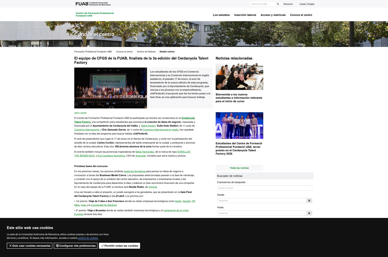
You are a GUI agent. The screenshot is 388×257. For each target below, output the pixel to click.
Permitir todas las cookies (121, 246)
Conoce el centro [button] (301, 14)
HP (193, 201)
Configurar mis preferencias (77, 246)
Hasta (220, 207)
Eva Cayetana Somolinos (111, 155)
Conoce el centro (124, 51)
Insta (83, 205)
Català (303, 3)
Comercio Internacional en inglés (160, 129)
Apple (178, 201)
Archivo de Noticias (146, 51)
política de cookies (88, 238)
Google (187, 201)
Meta (77, 205)
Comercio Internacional (86, 129)
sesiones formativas (135, 171)
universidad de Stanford (104, 205)
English (311, 3)
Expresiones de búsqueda (231, 182)
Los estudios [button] (221, 14)
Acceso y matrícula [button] (273, 14)
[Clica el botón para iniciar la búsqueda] (277, 4)
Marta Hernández (144, 151)
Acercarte (140, 155)
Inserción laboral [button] (245, 14)
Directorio (288, 3)
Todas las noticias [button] (239, 167)
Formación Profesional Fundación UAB (93, 51)
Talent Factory (148, 125)
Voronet (153, 187)
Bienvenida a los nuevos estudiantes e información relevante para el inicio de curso (239, 97)
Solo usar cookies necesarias (31, 246)
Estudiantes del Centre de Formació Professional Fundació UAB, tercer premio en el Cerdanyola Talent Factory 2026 (239, 148)
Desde (220, 194)
